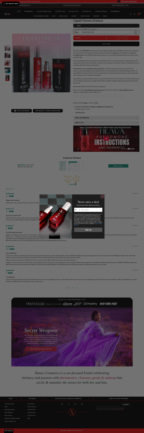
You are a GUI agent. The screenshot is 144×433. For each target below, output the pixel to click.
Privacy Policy (98, 223)
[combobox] (77, 210)
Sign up (88, 230)
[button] (11, 4)
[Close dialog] (102, 196)
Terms (76, 225)
